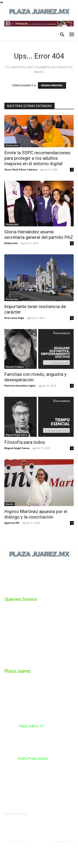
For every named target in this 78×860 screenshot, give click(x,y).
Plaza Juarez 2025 (38, 841)
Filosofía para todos (24, 442)
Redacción (11, 243)
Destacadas (12, 145)
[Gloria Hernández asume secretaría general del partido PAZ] (39, 203)
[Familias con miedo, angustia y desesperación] (39, 349)
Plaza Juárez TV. (31, 726)
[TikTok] (38, 591)
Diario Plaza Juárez (33, 758)
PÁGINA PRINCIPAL (52, 85)
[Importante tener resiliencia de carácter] (39, 277)
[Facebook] (6, 591)
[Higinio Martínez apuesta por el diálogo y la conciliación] (39, 482)
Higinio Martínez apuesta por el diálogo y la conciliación (35, 514)
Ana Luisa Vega (14, 317)
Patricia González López (20, 385)
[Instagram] (17, 591)
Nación (9, 504)
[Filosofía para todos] (39, 417)
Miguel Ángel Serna (16, 434)
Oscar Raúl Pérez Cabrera (20, 169)
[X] (49, 591)
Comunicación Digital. (59, 845)
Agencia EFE (11, 522)
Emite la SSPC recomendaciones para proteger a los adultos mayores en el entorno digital (37, 158)
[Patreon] (27, 591)
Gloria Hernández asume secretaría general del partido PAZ (38, 234)
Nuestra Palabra (15, 366)
